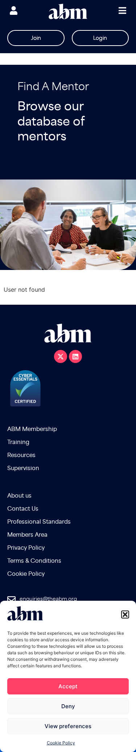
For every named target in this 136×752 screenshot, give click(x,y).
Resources (21, 455)
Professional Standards (39, 522)
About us (19, 496)
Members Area (27, 535)
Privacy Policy (26, 548)
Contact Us (22, 509)
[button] (125, 614)
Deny (68, 706)
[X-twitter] (60, 356)
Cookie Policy (61, 742)
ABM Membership (32, 429)
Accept (68, 686)
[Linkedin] (75, 356)
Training (18, 442)
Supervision (23, 468)
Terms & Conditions (34, 561)
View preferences (68, 726)
